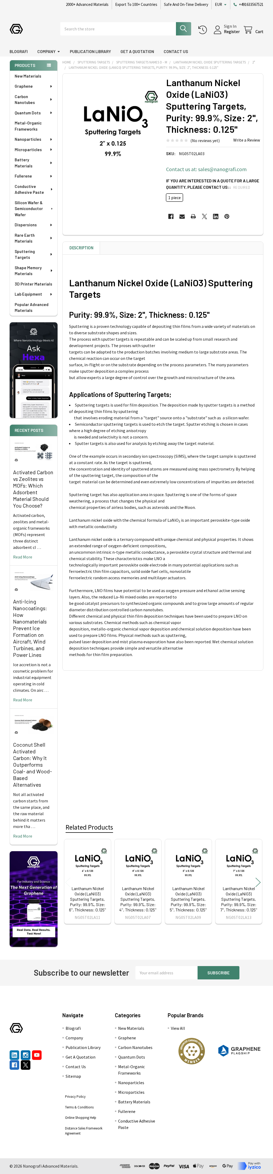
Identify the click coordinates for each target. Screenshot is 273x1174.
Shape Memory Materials (28, 270)
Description (81, 247)
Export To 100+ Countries (136, 4)
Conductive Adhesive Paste (29, 189)
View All (178, 1028)
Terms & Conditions (79, 1107)
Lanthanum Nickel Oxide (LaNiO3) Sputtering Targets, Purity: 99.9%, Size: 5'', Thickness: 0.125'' (188, 899)
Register (232, 31)
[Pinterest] (227, 216)
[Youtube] (37, 1055)
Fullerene (23, 176)
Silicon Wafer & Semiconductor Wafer (29, 208)
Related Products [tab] (89, 827)
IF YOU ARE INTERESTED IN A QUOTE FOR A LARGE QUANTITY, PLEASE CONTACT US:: (212, 184)
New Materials (28, 76)
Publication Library (90, 51)
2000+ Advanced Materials (87, 4)
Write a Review (246, 140)
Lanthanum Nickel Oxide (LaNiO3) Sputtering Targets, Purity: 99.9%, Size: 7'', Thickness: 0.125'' (238, 899)
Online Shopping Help (80, 1117)
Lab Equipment (28, 294)
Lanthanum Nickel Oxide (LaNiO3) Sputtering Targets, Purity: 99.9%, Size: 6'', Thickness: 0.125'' (87, 899)
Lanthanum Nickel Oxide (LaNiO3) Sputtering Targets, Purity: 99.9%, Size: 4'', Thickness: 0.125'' (137, 899)
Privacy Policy (75, 1096)
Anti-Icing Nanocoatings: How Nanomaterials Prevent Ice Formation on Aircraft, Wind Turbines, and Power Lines (30, 628)
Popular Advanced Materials (32, 307)
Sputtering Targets (25, 254)
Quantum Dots (28, 112)
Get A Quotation (137, 51)
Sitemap (73, 1076)
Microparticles (28, 149)
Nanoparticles (28, 139)
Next (258, 882)
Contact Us (176, 51)
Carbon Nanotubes (25, 99)
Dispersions (26, 224)
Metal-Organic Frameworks (28, 125)
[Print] (193, 216)
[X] (204, 216)
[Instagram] (25, 1055)
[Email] (182, 216)
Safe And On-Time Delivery (186, 4)
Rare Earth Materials (25, 238)
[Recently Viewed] (204, 30)
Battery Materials (24, 162)
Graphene (24, 86)
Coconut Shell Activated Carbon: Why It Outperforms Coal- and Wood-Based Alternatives (32, 764)
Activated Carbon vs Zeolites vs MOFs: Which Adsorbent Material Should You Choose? (33, 489)
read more (22, 557)
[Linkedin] (215, 216)
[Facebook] (171, 216)
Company (46, 51)
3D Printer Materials (33, 284)
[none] (113, 124)
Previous (67, 882)
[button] (191, 1051)
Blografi (19, 51)
